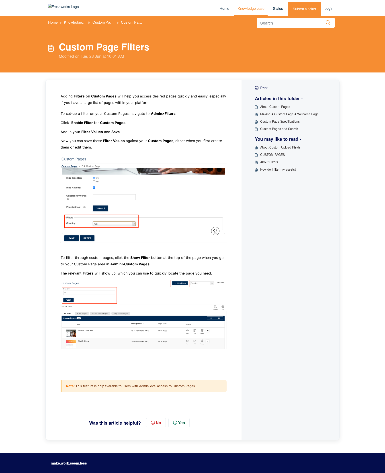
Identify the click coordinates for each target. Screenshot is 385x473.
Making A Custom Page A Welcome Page (289, 114)
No (158, 422)
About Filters (269, 162)
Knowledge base (251, 8)
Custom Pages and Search (279, 128)
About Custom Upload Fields (280, 147)
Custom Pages (104, 22)
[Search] (328, 23)
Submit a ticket (304, 8)
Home (224, 8)
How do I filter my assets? (278, 169)
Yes (181, 422)
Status (278, 8)
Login (328, 8)
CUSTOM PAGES (272, 154)
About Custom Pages (275, 106)
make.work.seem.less (69, 463)
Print (264, 87)
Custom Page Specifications (280, 121)
